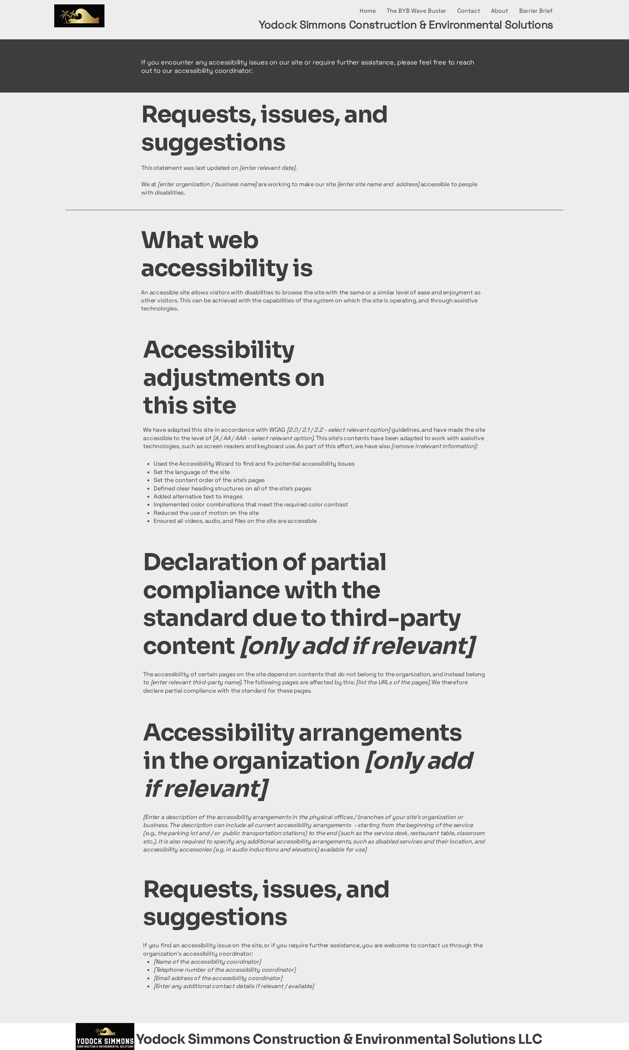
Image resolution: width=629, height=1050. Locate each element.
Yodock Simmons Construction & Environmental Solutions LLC (339, 1039)
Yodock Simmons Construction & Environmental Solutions (406, 24)
